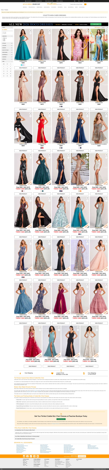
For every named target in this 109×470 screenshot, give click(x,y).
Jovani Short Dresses (44, 444)
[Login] (83, 1)
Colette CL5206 (99, 102)
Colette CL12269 (52, 358)
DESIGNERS (60, 7)
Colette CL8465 (80, 61)
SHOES (76, 7)
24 (10, 73)
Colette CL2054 (23, 185)
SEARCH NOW (81, 456)
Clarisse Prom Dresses (20, 447)
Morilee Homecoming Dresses (45, 451)
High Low (5, 38)
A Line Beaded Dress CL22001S (99, 144)
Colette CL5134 (61, 144)
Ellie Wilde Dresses (19, 449)
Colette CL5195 (99, 185)
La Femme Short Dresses (44, 448)
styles (4, 43)
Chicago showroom (55, 423)
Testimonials (68, 466)
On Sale (4, 32)
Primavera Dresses (67, 444)
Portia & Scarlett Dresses (44, 452)
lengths (4, 36)
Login (77, 460)
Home (2, 9)
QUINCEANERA (46, 7)
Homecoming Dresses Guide (59, 462)
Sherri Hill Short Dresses (68, 452)
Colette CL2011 (61, 228)
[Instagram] (24, 456)
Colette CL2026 (42, 185)
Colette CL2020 (80, 228)
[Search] (85, 4)
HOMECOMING (39, 7)
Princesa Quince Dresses (68, 445)
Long (4, 39)
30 (10, 75)
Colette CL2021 (42, 314)
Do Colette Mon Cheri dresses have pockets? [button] (25, 438)
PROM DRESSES (32, 7)
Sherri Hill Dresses (67, 451)
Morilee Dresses (43, 450)
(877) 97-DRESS (36, 466)
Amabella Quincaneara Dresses (22, 445)
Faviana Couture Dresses (21, 450)
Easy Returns (39, 1)
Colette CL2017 (99, 314)
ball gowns (29, 391)
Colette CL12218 (42, 271)
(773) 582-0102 (36, 465)
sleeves (4, 56)
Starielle (89, 444)
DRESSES (25, 7)
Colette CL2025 (61, 314)
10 (7, 68)
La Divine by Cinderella (44, 446)
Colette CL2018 (23, 314)
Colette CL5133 (80, 185)
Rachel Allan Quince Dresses (69, 449)
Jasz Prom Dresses (19, 451)
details (4, 59)
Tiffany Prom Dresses (91, 446)
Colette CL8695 (23, 144)
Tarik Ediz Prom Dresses (92, 445)
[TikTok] (31, 456)
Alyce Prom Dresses (20, 444)
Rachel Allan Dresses (67, 447)
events (4, 47)
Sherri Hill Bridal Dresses (68, 450)
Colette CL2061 (99, 228)
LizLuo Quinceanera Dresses (45, 449)
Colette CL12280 (70, 358)
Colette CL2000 (99, 271)
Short (4, 40)
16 (7, 71)
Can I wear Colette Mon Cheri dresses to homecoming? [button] (27, 436)
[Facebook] (27, 456)
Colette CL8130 (42, 61)
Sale (45, 464)
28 (7, 75)
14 (3, 71)
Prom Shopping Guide (58, 461)
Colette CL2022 (61, 102)
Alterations (67, 462)
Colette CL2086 (32, 358)
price (3, 27)
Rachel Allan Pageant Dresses (69, 448)
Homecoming (46, 461)
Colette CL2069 (23, 228)
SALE (65, 7)
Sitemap (56, 466)
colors (4, 45)
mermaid (35, 390)
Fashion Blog (57, 460)
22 (7, 73)
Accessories (46, 466)
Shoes (45, 465)
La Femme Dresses (43, 447)
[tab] (61, 430)
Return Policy (68, 463)
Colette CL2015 (80, 314)
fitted (40, 390)
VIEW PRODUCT (23, 67)
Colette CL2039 (42, 228)
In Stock (4, 33)
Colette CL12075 (89, 358)
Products (6, 9)
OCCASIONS (53, 7)
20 (3, 73)
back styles (5, 50)
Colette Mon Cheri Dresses (21, 448)
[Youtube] (38, 456)
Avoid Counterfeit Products (59, 464)
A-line (33, 391)
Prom (45, 460)
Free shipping (60, 1)
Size (3, 61)
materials (4, 54)
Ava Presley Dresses (20, 446)
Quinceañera (46, 462)
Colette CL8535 (99, 61)
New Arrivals (71, 7)
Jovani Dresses (19, 452)
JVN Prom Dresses (43, 445)
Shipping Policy (68, 464)
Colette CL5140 (42, 144)
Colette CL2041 (61, 185)
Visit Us (67, 460)
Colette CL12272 (61, 271)
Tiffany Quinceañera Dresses (93, 447)
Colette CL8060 (80, 144)
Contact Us (67, 461)
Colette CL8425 (80, 102)
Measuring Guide (58, 463)
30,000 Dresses (29, 1)
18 (10, 71)
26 (3, 75)
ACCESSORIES (82, 7)
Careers (67, 467)
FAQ (56, 465)
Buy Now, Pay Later (49, 1)
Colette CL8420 (23, 61)
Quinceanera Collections (68, 446)
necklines (4, 52)
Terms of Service (68, 465)
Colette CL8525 (23, 102)
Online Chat (36, 4)
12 (10, 68)
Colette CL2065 (23, 271)
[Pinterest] (34, 456)
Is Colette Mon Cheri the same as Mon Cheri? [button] (25, 430)
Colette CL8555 (42, 102)
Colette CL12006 (80, 271)
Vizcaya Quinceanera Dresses (93, 448)
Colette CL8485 (61, 61)
